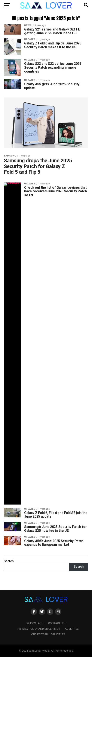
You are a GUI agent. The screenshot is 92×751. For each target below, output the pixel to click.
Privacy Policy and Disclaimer (39, 628)
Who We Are (35, 623)
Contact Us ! (56, 623)
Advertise (72, 628)
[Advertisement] (46, 703)
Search (9, 561)
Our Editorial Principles (48, 634)
